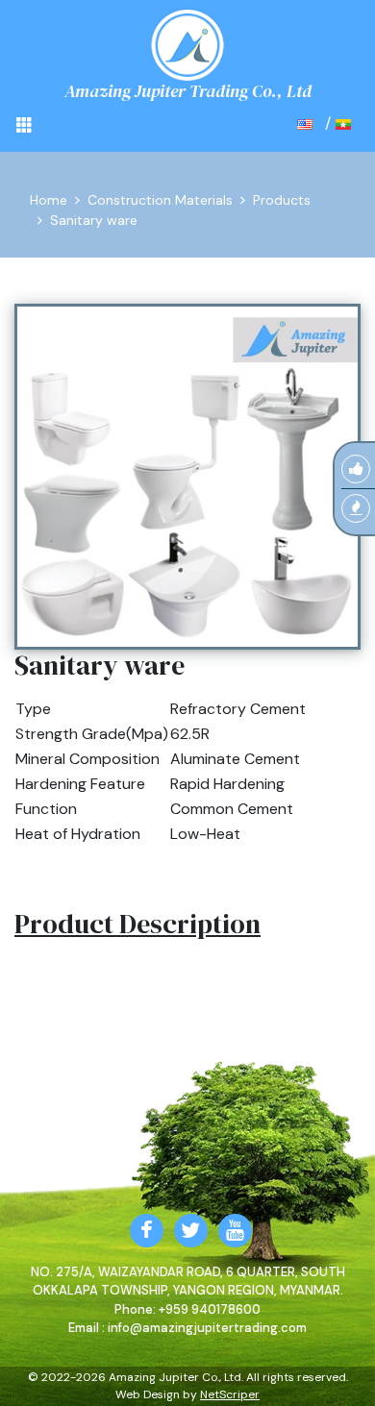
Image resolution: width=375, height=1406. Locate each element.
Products (282, 200)
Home (48, 200)
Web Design (147, 1394)
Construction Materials (160, 200)
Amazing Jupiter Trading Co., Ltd (188, 91)
